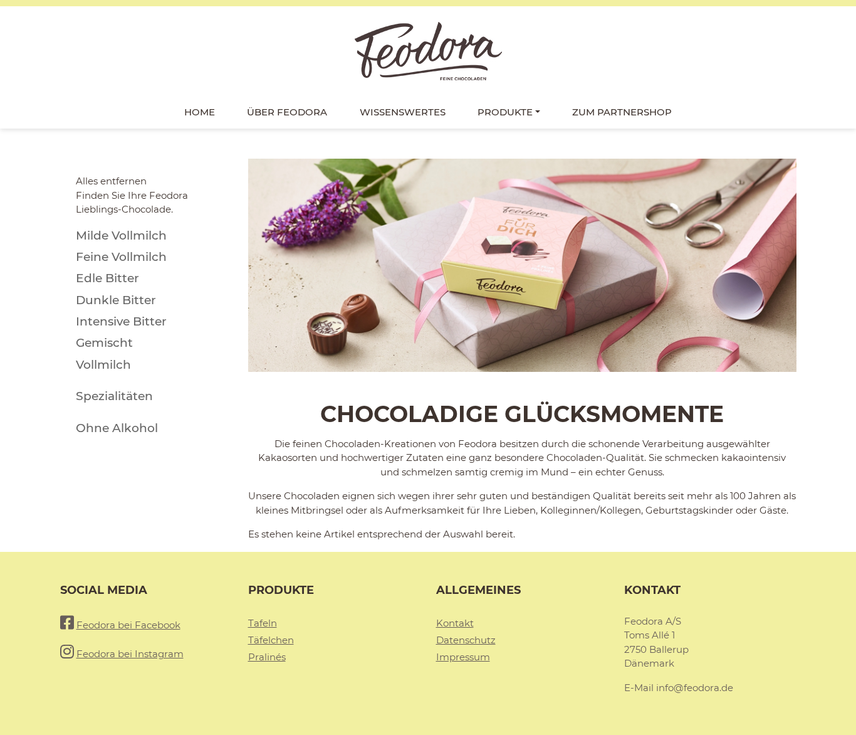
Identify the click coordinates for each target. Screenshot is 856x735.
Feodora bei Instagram (130, 654)
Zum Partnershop (622, 112)
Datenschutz (466, 640)
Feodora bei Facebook (128, 625)
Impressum (463, 657)
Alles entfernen (111, 181)
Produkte (505, 112)
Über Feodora (287, 112)
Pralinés (267, 657)
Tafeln (262, 623)
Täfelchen (271, 640)
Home (199, 112)
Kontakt (455, 623)
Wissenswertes (403, 112)
